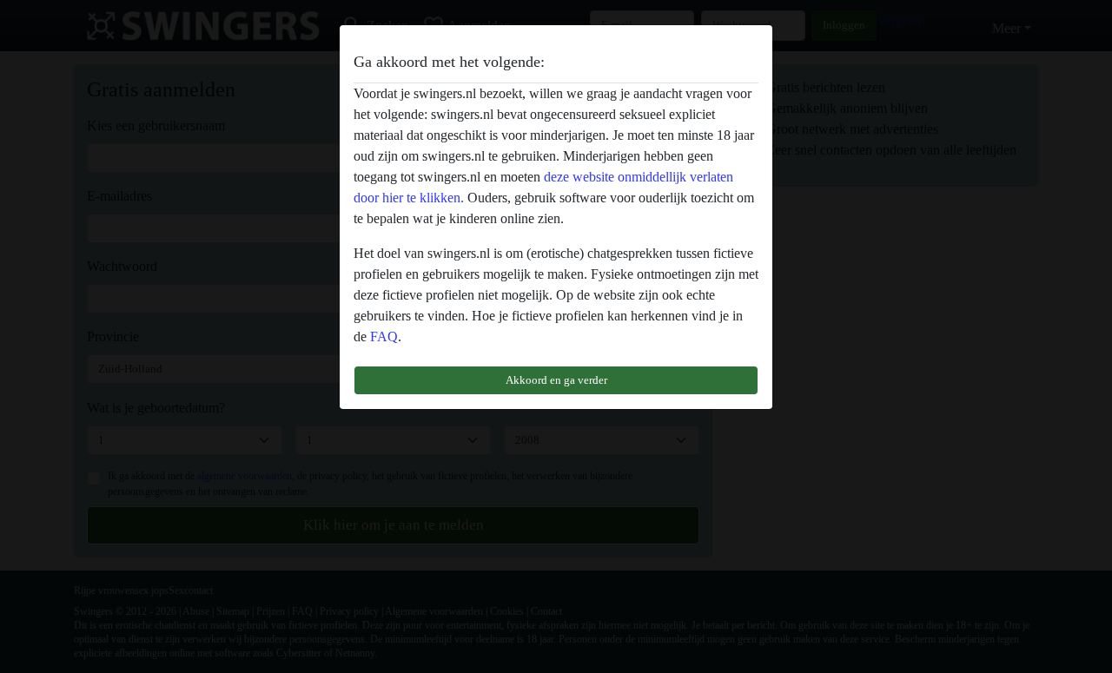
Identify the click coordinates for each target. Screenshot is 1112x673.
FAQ (384, 336)
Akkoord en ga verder (556, 379)
